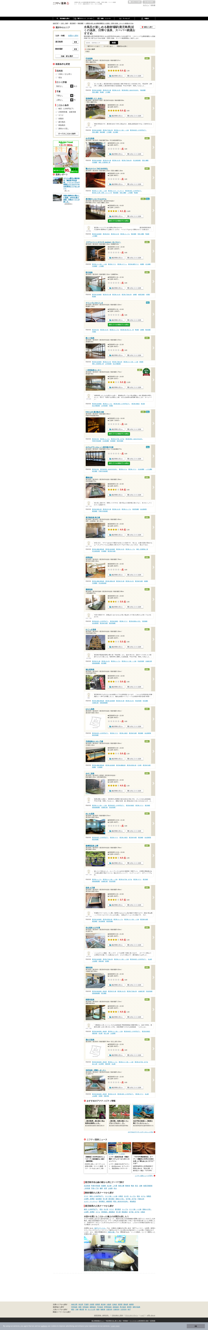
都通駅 (142, 264)
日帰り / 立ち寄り (65, 74)
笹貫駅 (107, 961)
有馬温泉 (86, 1307)
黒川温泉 (123, 1307)
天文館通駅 (105, 441)
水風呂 (120, 1196)
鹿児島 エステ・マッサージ (116, 191)
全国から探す (73, 36)
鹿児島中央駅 (111, 551)
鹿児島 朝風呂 (136, 404)
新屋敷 (103, 1186)
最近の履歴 (149, 2)
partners (44, 1326)
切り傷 (105, 1199)
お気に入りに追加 (135, 76)
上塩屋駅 (94, 961)
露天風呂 (111, 1199)
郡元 (136, 1186)
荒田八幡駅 (95, 92)
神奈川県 (74, 1304)
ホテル (143, 1196)
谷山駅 (150, 959)
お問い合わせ (151, 1315)
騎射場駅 (143, 90)
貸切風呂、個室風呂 (105, 1201)
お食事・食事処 (89, 1199)
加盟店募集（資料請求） (102, 1315)
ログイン (146, 5)
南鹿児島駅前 (147, 1186)
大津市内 (123, 1309)
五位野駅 (101, 1064)
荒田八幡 (121, 1186)
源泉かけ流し (120, 1199)
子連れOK (140, 1199)
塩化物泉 (99, 1199)
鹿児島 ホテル (123, 469)
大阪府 (109, 1304)
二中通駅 (107, 92)
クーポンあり (108, 46)
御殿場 (103, 1309)
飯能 (97, 1309)
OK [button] (196, 1326)
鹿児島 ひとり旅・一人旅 (121, 130)
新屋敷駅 (112, 441)
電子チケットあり (94, 46)
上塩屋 (110, 1188)
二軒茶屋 (87, 1188)
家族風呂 (133, 1201)
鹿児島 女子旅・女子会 (117, 439)
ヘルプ (142, 1315)
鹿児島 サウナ (112, 264)
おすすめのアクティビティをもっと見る (140, 1132)
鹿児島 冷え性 (116, 90)
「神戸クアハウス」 (100, 1228)
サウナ (86, 1196)
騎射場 (127, 1186)
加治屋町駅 (143, 509)
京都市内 (116, 1309)
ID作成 (153, 5)
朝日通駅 (94, 471)
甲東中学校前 (95, 1186)
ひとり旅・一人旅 (111, 1196)
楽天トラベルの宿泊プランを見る (119, 221)
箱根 (79, 1307)
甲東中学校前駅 (96, 441)
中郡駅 (148, 294)
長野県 (120, 1304)
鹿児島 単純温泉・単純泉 (99, 991)
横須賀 (82, 1309)
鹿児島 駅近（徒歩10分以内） (130, 90)
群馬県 (97, 1304)
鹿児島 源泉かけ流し (135, 621)
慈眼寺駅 (101, 961)
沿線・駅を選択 (67, 56)
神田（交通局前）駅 (104, 162)
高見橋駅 (94, 511)
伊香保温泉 (108, 1307)
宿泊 (138, 1196)
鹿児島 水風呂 (123, 733)
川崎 (76, 1309)
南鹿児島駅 (141, 294)
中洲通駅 (94, 162)
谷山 (115, 1188)
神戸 (129, 1309)
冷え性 (126, 1196)
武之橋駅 (115, 132)
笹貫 (105, 1188)
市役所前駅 (141, 661)
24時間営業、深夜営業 (67, 112)
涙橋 (140, 1186)
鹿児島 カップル (125, 234)
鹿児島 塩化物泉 (97, 90)
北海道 (114, 1304)
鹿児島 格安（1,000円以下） (138, 130)
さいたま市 (91, 1309)
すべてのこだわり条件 (67, 134)
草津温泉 (74, 1307)
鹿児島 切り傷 (107, 90)
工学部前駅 (108, 364)
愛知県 (126, 1304)
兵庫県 (92, 1304)
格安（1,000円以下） (97, 1196)
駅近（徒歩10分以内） (121, 1201)
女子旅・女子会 (131, 1199)
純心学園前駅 (117, 364)
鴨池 (132, 1186)
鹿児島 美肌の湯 (97, 509)
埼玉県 (80, 1304)
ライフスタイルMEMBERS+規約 (139, 1321)
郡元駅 (143, 404)
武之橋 (109, 1186)
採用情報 (152, 1321)
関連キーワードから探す (62, 1312)
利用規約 (125, 1321)
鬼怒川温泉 (136, 1307)
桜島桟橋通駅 (96, 663)
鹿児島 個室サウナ (133, 264)
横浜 (72, 1309)
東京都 (103, 1304)
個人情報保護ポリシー (98, 1321)
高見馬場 (87, 1186)
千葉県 (86, 1304)
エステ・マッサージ (91, 1201)
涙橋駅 (135, 294)
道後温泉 (116, 1307)
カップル (133, 1196)
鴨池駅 (102, 92)
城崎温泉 (93, 1307)
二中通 (115, 1186)
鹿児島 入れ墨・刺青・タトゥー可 (102, 192)
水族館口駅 (148, 661)
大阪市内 (109, 1309)
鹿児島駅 (147, 805)
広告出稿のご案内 (117, 1315)
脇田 (101, 1188)
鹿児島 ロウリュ (122, 264)
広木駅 (139, 765)
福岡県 (131, 1304)
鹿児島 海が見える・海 (127, 330)
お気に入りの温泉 (135, 2)
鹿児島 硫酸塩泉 (121, 765)
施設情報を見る (117, 76)
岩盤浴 (61, 118)
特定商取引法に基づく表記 (114, 1321)
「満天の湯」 (111, 1232)
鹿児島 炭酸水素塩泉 (98, 549)
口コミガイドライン (131, 1315)
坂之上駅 (106, 1033)
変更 (75, 42)
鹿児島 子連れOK (108, 130)
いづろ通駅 (149, 469)
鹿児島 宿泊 (106, 234)
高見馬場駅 (120, 441)
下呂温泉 (100, 1307)
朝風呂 (149, 1196)
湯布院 (129, 1307)
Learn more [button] (115, 1326)
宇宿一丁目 (95, 1188)
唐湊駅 (141, 362)
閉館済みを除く (122, 46)
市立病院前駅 (137, 160)
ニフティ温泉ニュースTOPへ (144, 1175)
